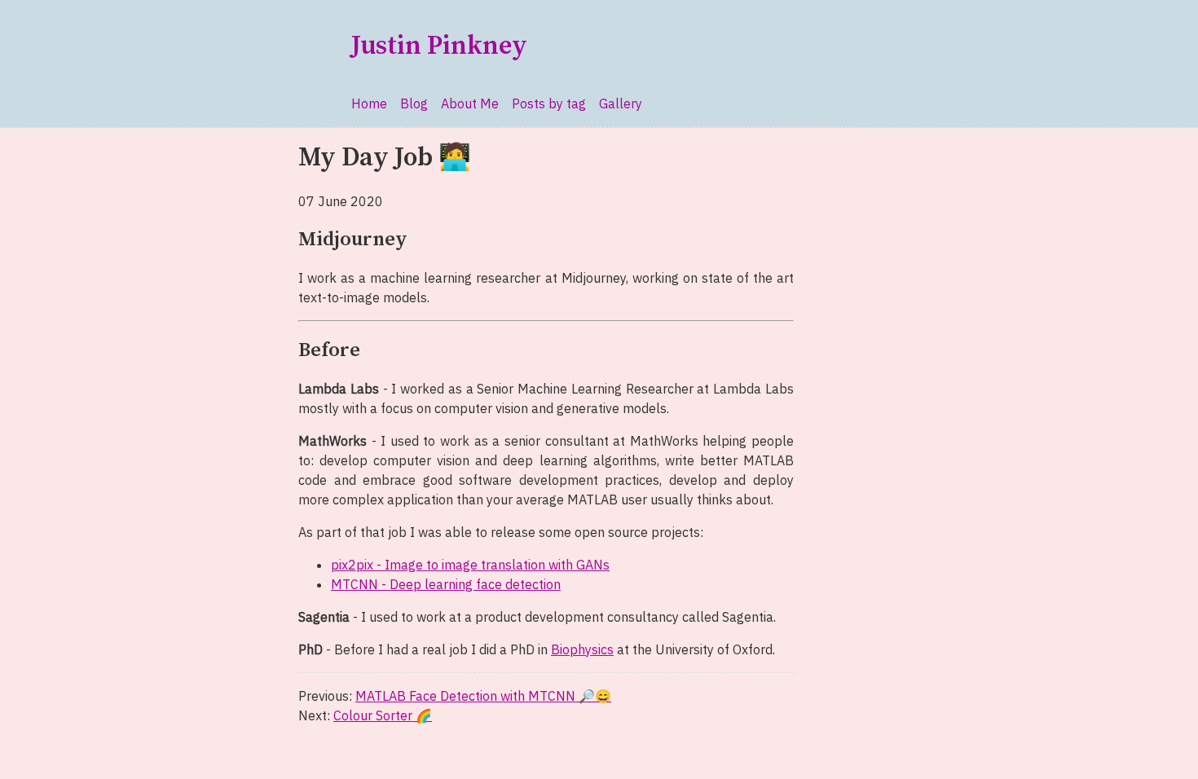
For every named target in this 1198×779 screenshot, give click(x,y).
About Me (470, 103)
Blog (414, 103)
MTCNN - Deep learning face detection (446, 584)
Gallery (620, 103)
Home (369, 103)
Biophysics (582, 649)
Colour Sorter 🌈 (382, 715)
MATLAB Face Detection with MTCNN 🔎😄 (483, 696)
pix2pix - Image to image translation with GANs (470, 565)
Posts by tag (549, 103)
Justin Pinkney (439, 46)
